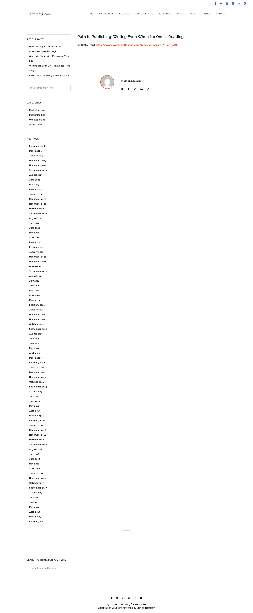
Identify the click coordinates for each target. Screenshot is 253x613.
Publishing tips (37, 115)
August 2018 (36, 449)
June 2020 (34, 343)
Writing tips (35, 124)
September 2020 (38, 329)
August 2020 (36, 334)
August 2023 (36, 175)
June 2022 (34, 228)
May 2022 (34, 233)
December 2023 (37, 160)
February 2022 (37, 247)
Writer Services (144, 14)
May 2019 (34, 406)
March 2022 (35, 242)
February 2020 (37, 363)
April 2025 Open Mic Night (43, 51)
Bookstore (165, 14)
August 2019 (36, 391)
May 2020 (34, 348)
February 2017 (37, 521)
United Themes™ (146, 608)
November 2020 (37, 319)
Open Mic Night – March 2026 (45, 46)
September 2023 (38, 170)
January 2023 (36, 194)
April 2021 (34, 295)
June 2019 (34, 401)
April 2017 (34, 512)
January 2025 (36, 156)
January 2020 (36, 367)
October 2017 (36, 483)
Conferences (106, 14)
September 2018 (38, 444)
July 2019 (34, 396)
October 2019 (36, 382)
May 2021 (34, 290)
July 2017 (34, 497)
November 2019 (37, 377)
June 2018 (34, 459)
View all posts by (131, 81)
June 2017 (34, 502)
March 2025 (35, 151)
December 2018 (37, 430)
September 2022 (38, 213)
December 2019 (37, 372)
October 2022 (36, 208)
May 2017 (34, 507)
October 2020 (36, 324)
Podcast (181, 14)
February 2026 (37, 146)
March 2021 (35, 300)
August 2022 (36, 218)
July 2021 (34, 281)
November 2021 (37, 261)
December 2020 (37, 314)
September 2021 (38, 271)
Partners (206, 14)
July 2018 (34, 454)
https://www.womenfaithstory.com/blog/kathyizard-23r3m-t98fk (137, 45)
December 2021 (37, 257)
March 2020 (35, 358)
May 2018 (34, 464)
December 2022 (37, 199)
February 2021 (37, 305)
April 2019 (34, 411)
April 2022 (34, 237)
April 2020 (34, 353)
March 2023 (35, 189)
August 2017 (36, 492)
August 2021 (36, 276)
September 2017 (38, 488)
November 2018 (37, 435)
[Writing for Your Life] (40, 13)
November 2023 (37, 165)
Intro (90, 14)
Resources (124, 14)
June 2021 (34, 285)
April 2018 (34, 468)
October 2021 (36, 266)
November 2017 (37, 478)
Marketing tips (37, 110)
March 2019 (35, 415)
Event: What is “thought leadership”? (49, 75)
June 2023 (34, 180)
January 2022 (36, 252)
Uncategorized (37, 120)
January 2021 (36, 310)
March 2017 (35, 517)
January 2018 (36, 473)
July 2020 (34, 338)
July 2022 (34, 223)
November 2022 (37, 204)
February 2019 (37, 420)
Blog (193, 14)
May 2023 (34, 184)
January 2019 (36, 425)
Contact (221, 14)
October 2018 (36, 440)
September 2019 (38, 387)
